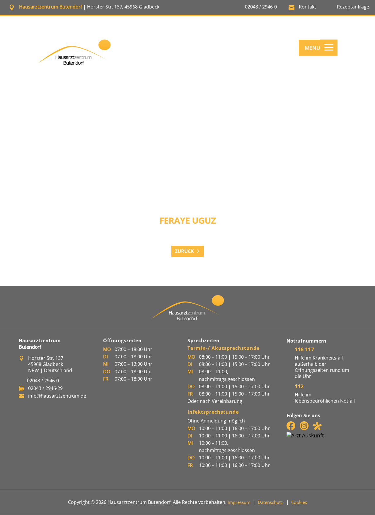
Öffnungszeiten (122, 340)
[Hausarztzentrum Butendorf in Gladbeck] (74, 52)
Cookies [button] (299, 502)
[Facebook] (291, 428)
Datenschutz (270, 502)
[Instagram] (304, 428)
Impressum (239, 502)
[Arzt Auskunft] (305, 435)
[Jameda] (317, 428)
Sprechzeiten (203, 340)
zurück (184, 251)
